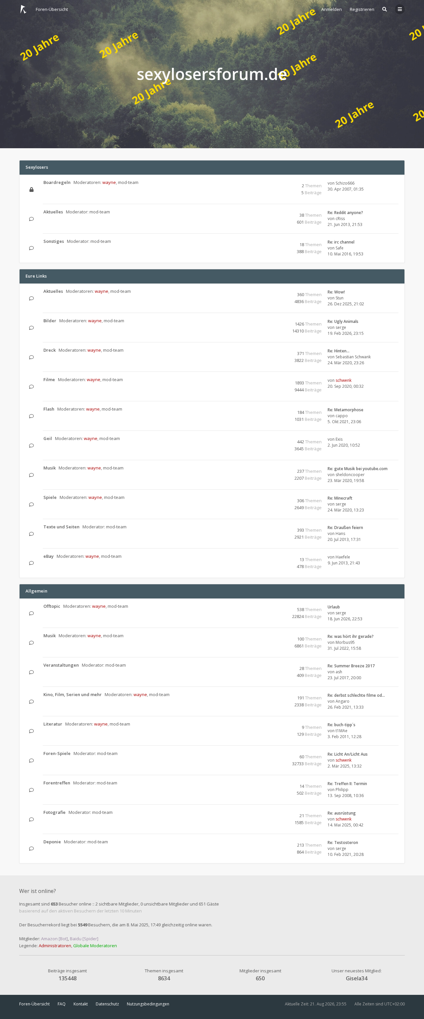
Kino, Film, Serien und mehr (72, 694)
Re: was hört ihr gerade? (351, 636)
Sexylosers (37, 167)
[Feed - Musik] (274, 468)
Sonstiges (53, 241)
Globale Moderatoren (95, 946)
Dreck (49, 350)
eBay (48, 556)
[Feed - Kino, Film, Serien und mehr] (274, 695)
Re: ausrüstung (342, 813)
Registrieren (362, 9)
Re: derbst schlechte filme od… (356, 695)
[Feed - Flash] (274, 409)
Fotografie (54, 812)
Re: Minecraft (340, 498)
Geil (47, 438)
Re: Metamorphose (345, 410)
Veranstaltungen (61, 665)
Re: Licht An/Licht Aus (348, 754)
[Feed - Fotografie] (274, 813)
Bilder (49, 321)
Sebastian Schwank (353, 357)
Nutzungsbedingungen (148, 1004)
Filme (49, 379)
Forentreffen (56, 783)
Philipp (342, 789)
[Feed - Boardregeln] (274, 183)
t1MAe (341, 730)
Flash (48, 409)
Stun (340, 298)
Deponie (52, 842)
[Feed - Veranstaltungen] (274, 665)
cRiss (340, 218)
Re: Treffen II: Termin (347, 783)
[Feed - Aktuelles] (274, 212)
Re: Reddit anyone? (345, 212)
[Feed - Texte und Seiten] (274, 527)
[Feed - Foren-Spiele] (274, 754)
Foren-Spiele (57, 753)
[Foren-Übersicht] (23, 9)
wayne (109, 182)
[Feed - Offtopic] (274, 606)
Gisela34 (356, 978)
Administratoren (55, 946)
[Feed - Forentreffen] (274, 783)
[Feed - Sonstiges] (274, 241)
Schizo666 (345, 183)
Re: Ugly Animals (343, 321)
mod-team (128, 182)
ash (339, 672)
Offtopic (51, 606)
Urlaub (334, 607)
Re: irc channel (341, 242)
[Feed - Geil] (274, 439)
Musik (49, 468)
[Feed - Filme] (274, 380)
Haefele (343, 557)
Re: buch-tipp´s (341, 725)
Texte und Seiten (61, 527)
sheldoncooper (350, 474)
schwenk (343, 380)
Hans (340, 533)
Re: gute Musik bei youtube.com (358, 468)
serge (341, 327)
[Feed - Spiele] (274, 498)
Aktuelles (53, 212)
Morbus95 (345, 642)
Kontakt (81, 1004)
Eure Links (36, 276)
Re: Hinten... (338, 351)
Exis (339, 439)
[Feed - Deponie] (274, 842)
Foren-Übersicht (34, 1004)
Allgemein (36, 591)
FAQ (62, 1004)
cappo (342, 416)
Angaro (342, 701)
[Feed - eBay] (274, 556)
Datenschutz (107, 1004)
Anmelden (331, 9)
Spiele (50, 497)
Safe (340, 248)
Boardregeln (57, 182)
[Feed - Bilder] (274, 321)
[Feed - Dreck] (274, 350)
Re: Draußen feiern (345, 527)
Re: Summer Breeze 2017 (351, 666)
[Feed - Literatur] (274, 724)
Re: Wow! (336, 292)
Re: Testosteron (343, 842)
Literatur (52, 724)
